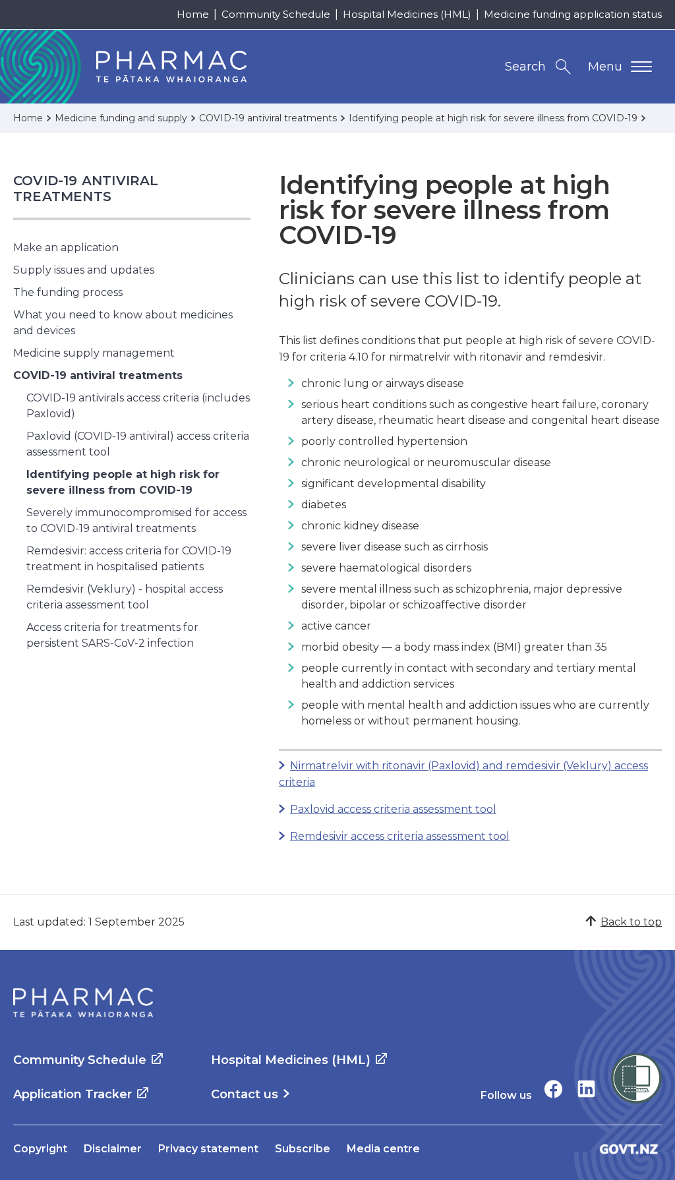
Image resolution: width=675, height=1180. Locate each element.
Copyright (40, 1148)
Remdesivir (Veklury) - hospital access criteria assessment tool (124, 597)
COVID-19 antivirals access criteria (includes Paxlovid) (138, 406)
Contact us (244, 1094)
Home (193, 14)
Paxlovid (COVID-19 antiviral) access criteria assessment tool (137, 444)
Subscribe (302, 1148)
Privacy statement (208, 1148)
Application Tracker (72, 1094)
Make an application (66, 247)
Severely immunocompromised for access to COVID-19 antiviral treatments (136, 520)
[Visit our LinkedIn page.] (586, 1088)
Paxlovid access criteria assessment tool (393, 809)
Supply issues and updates (83, 270)
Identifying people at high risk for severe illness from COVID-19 (123, 482)
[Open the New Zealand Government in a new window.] (629, 1148)
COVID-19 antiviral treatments (86, 188)
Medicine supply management (94, 353)
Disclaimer (113, 1148)
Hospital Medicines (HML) (407, 14)
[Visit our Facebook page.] (553, 1088)
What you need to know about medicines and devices (123, 323)
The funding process (68, 292)
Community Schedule (275, 14)
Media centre (383, 1148)
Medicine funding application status (573, 14)
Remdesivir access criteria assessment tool (400, 836)
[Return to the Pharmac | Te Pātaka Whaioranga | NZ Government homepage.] (83, 1002)
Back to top (631, 922)
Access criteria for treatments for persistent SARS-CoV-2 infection (112, 635)
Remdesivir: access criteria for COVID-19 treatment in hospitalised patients (128, 559)
